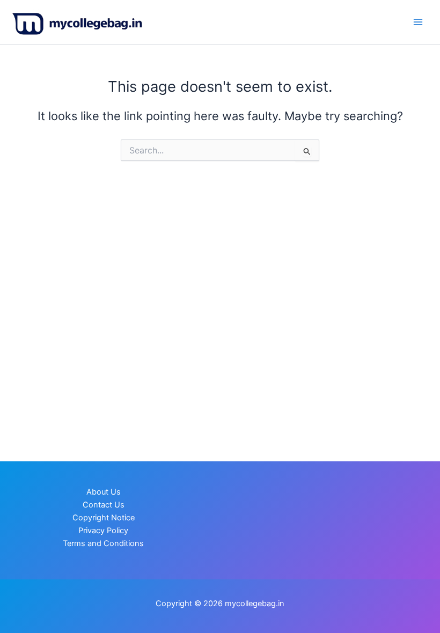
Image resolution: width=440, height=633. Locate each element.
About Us (103, 492)
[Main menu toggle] (418, 22)
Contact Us (103, 505)
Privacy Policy (103, 530)
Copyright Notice (103, 517)
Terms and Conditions (103, 543)
